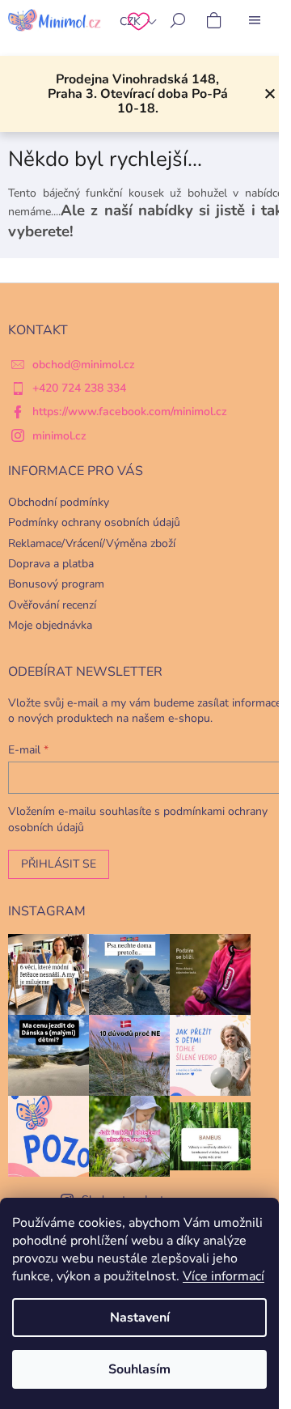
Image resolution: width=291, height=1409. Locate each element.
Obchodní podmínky (58, 502)
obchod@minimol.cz (83, 364)
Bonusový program (56, 584)
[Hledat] (178, 20)
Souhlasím (139, 1369)
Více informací (223, 1276)
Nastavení (140, 1317)
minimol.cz (59, 435)
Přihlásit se (58, 864)
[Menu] (254, 20)
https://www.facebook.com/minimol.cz (129, 411)
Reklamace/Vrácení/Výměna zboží (91, 543)
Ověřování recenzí (52, 605)
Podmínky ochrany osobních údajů (94, 522)
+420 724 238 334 (79, 388)
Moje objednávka (50, 625)
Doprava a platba (51, 563)
